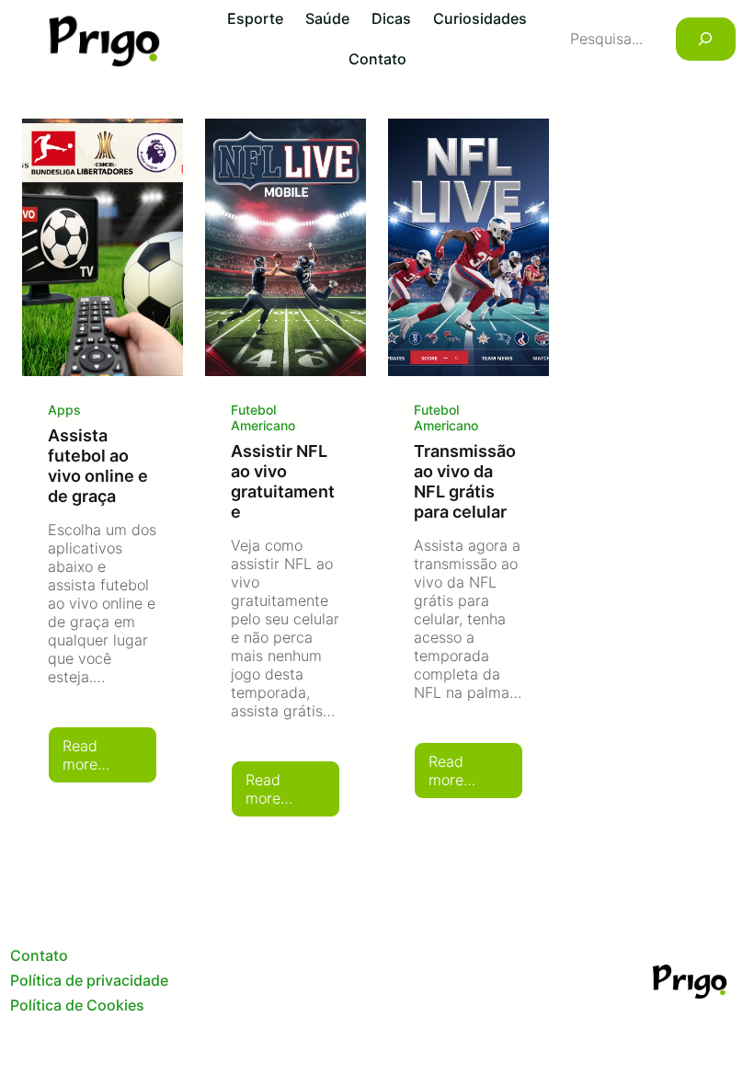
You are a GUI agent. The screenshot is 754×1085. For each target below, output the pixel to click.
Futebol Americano (263, 417)
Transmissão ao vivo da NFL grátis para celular (465, 480)
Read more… (110, 760)
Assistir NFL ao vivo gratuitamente (283, 480)
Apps (64, 409)
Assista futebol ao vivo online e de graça (98, 465)
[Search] (706, 39)
